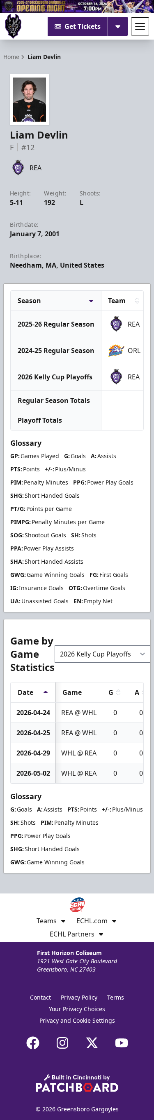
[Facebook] (32, 1042)
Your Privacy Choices (77, 1009)
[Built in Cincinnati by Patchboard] (77, 1083)
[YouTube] (121, 1042)
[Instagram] (62, 1042)
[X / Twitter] (91, 1042)
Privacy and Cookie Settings (77, 1020)
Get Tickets (82, 26)
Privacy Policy (79, 997)
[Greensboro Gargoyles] (13, 26)
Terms (115, 997)
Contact (40, 997)
